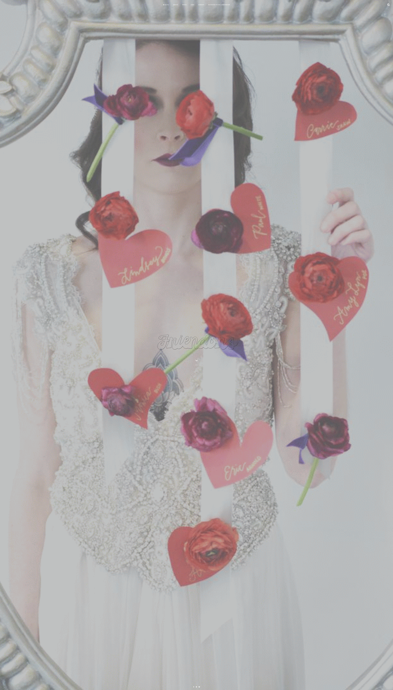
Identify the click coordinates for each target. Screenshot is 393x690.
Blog (167, 5)
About (175, 5)
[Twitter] (196, 687)
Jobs (192, 5)
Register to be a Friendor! (219, 5)
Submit (201, 5)
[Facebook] (193, 687)
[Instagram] (199, 687)
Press (184, 5)
